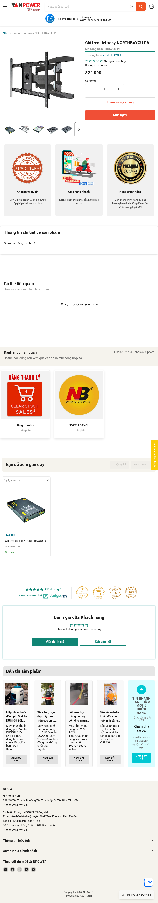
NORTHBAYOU (111, 55)
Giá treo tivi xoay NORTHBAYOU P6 (26, 540)
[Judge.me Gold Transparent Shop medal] (82, 592)
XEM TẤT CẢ (141, 758)
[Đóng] (78, 880)
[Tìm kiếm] (141, 6)
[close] (48, 480)
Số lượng (90, 80)
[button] (10, 129)
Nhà (5, 33)
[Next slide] (79, 129)
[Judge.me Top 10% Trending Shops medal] (131, 592)
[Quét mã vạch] (131, 6)
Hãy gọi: (85, 17)
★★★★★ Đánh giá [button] (154, 455)
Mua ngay (120, 115)
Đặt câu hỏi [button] (103, 642)
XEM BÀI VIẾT (16, 759)
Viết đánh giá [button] (55, 642)
